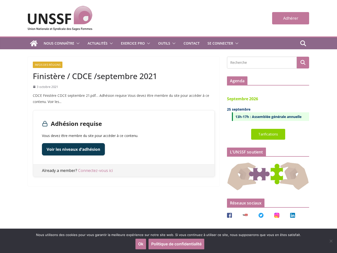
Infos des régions (47, 65)
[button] (77, 43)
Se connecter (220, 43)
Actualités (98, 43)
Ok (140, 243)
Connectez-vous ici (95, 170)
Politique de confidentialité (176, 243)
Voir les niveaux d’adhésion (73, 149)
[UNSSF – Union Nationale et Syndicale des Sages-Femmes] (34, 43)
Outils (164, 43)
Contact (192, 43)
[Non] (330, 240)
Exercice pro (133, 43)
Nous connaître (59, 43)
